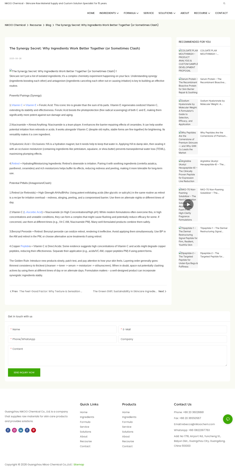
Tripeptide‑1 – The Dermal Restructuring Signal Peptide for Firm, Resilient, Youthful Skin (214, 230)
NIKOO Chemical (15, 25)
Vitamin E (30, 105)
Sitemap (78, 464)
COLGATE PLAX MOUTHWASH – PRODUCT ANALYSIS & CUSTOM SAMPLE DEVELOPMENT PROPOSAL (212, 52)
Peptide (25, 246)
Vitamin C (17, 105)
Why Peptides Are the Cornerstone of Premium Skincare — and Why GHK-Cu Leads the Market (213, 134)
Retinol (16, 163)
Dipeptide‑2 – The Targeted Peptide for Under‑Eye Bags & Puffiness (211, 255)
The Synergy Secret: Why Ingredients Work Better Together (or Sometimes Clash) (107, 25)
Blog (48, 25)
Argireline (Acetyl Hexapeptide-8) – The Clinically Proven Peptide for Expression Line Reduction (213, 163)
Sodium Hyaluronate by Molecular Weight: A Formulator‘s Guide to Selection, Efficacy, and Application (212, 102)
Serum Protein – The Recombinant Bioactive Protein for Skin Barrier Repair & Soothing (212, 81)
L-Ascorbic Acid (33, 212)
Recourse (36, 25)
